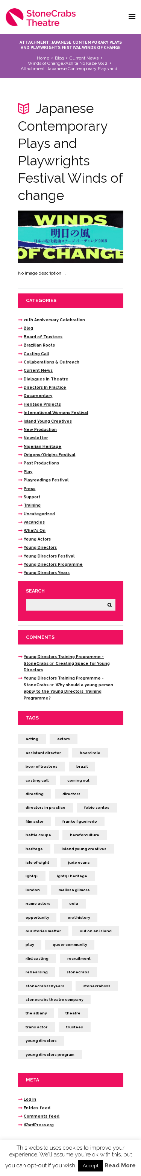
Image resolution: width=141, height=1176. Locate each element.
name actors (38, 903)
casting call (37, 780)
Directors (71, 794)
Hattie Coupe (38, 835)
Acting (32, 739)
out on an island (96, 931)
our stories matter (43, 931)
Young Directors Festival (49, 556)
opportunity (37, 917)
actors (63, 739)
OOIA (73, 903)
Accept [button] (91, 1165)
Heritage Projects (42, 404)
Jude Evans (79, 862)
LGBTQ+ (32, 876)
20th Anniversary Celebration (54, 320)
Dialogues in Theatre (46, 379)
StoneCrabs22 (97, 986)
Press (29, 488)
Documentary (38, 395)
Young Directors (40, 547)
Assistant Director (43, 753)
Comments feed (41, 1116)
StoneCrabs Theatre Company (54, 999)
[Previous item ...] (44, 237)
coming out (78, 780)
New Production (40, 429)
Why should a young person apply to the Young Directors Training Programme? (68, 691)
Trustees (74, 1027)
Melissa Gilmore (74, 890)
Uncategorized (39, 514)
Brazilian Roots (39, 345)
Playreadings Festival (46, 480)
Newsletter (36, 437)
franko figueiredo (79, 821)
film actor (35, 821)
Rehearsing (37, 972)
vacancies (34, 522)
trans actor (36, 1027)
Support (32, 497)
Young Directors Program (50, 1054)
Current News (84, 58)
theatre (72, 1013)
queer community (70, 944)
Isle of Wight (37, 862)
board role (90, 753)
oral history (79, 917)
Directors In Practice (45, 387)
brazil (82, 766)
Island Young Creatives (48, 421)
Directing (35, 794)
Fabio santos (96, 807)
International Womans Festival (56, 412)
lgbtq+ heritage (72, 876)
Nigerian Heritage (42, 446)
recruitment (79, 958)
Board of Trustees (43, 336)
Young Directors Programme (53, 564)
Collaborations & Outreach (51, 362)
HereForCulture (84, 835)
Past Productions (41, 463)
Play (28, 471)
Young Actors (37, 539)
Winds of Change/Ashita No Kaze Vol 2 (68, 63)
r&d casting (37, 958)
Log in (30, 1099)
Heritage (34, 849)
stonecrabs (78, 972)
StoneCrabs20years (45, 986)
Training (32, 505)
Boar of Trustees (42, 766)
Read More (120, 1165)
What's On (34, 530)
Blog (59, 58)
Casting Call (36, 353)
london (33, 890)
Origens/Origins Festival (49, 454)
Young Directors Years (47, 572)
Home (43, 58)
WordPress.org (39, 1125)
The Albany (36, 1013)
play (30, 944)
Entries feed (37, 1108)
